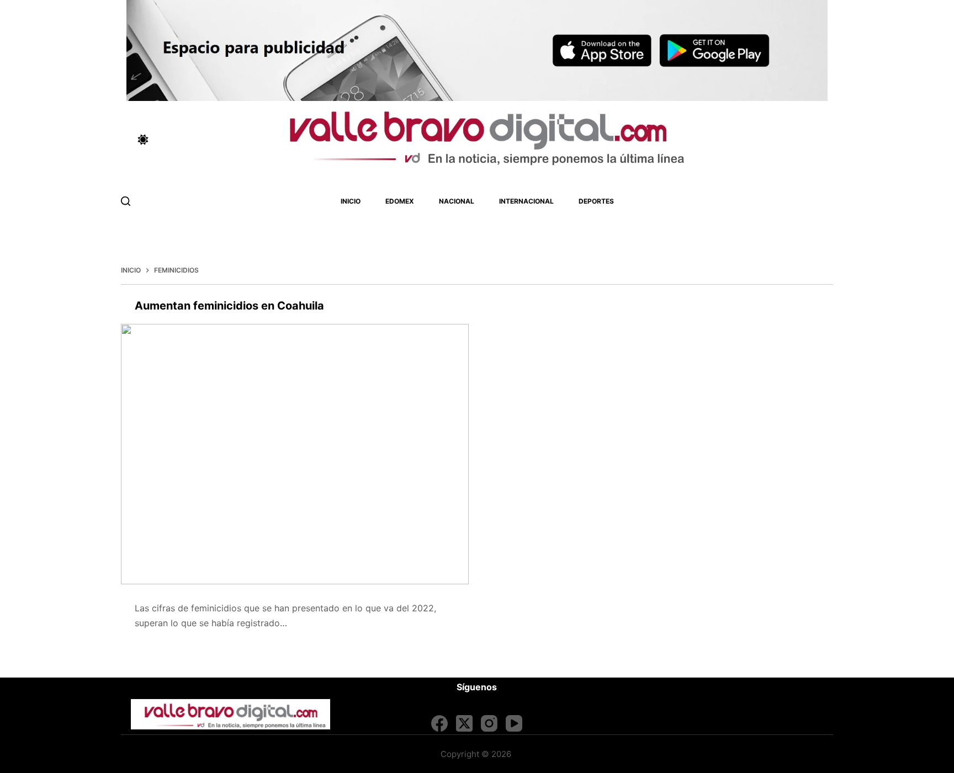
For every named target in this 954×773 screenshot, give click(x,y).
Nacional (456, 201)
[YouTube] (514, 723)
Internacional (526, 201)
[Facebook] (439, 723)
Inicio (351, 201)
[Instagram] (489, 723)
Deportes (596, 201)
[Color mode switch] (143, 139)
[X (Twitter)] (464, 723)
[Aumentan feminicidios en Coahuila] (295, 454)
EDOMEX (399, 201)
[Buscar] (125, 201)
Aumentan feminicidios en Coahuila (229, 305)
